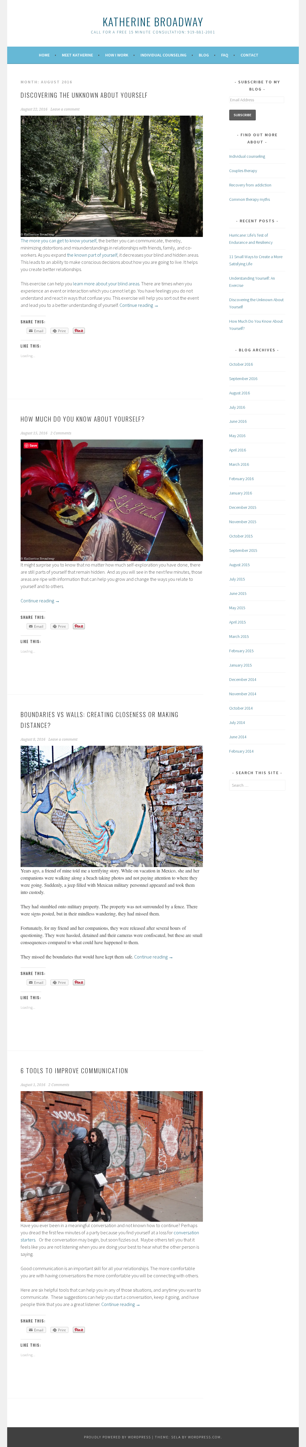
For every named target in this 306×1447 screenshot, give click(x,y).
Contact (249, 55)
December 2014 (242, 679)
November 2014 (242, 693)
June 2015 (238, 593)
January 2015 (240, 665)
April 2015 (237, 622)
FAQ (224, 55)
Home (44, 55)
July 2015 (237, 579)
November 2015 (242, 521)
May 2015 (237, 607)
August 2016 (239, 393)
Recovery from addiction (250, 185)
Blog (204, 55)
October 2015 (241, 536)
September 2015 (243, 550)
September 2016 (243, 378)
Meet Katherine (77, 55)
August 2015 (239, 564)
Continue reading (139, 305)
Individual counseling (247, 156)
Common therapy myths (249, 199)
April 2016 (237, 450)
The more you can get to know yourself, (59, 241)
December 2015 (242, 507)
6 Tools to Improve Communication (74, 1070)
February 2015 (241, 650)
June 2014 (238, 736)
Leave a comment (65, 109)
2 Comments (61, 433)
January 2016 (240, 493)
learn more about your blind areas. (106, 284)
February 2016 (241, 478)
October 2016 (241, 364)
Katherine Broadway (153, 21)
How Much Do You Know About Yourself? (83, 418)
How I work (116, 55)
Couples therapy (243, 170)
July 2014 (237, 722)
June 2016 (238, 421)
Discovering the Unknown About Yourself (84, 94)
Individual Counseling (163, 55)
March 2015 (239, 636)
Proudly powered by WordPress (117, 1437)
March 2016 (239, 464)
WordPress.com (204, 1437)
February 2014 (241, 751)
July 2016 (237, 407)
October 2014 (241, 708)
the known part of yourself (92, 255)
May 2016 (237, 435)
